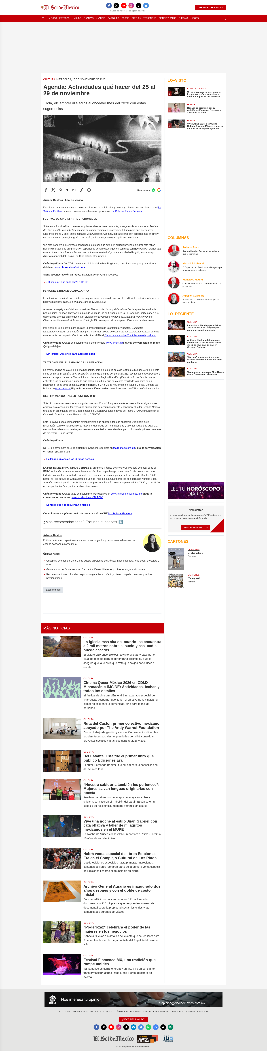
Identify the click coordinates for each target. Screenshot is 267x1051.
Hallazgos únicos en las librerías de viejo (70, 459)
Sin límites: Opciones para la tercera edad (70, 354)
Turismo (183, 18)
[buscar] (224, 18)
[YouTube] (124, 5)
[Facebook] (109, 5)
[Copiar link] (81, 189)
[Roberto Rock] (174, 250)
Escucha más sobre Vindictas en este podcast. (130, 335)
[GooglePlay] (170, 1027)
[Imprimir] (89, 189)
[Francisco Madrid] (174, 282)
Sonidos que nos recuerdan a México (68, 505)
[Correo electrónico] (74, 189)
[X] (116, 5)
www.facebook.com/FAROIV (87, 497)
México (53, 18)
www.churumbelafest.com (70, 267)
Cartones (113, 18)
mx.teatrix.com (63, 388)
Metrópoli (65, 18)
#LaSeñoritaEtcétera (120, 513)
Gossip (125, 18)
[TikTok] (138, 5)
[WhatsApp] (60, 189)
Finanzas (89, 18)
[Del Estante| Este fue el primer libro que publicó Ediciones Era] (62, 762)
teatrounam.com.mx (124, 448)
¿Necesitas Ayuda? (134, 1019)
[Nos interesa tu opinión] (133, 999)
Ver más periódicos (211, 7)
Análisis (100, 18)
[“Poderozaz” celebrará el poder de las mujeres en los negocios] (62, 935)
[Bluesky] (146, 5)
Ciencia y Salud (167, 18)
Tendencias (149, 18)
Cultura (136, 18)
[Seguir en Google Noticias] (159, 190)
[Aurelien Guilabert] (174, 299)
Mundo (77, 18)
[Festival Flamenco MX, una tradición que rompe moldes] (62, 968)
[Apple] (163, 1027)
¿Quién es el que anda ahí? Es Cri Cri (67, 282)
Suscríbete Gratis (196, 527)
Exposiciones (53, 589)
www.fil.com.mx (114, 342)
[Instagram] (131, 5)
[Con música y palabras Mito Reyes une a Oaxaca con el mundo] (176, 372)
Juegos (194, 18)
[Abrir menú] (43, 18)
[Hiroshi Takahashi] (174, 266)
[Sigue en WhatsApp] (153, 190)
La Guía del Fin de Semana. (126, 211)
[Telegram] (67, 189)
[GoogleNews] (156, 1027)
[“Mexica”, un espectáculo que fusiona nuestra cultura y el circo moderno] (176, 357)
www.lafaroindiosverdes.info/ (126, 493)
